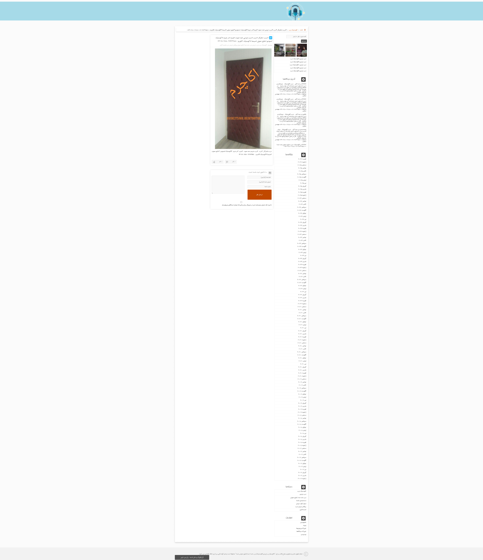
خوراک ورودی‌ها (301, 528)
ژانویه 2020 (302, 376)
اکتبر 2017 (302, 454)
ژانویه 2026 (302, 162)
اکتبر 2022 (302, 276)
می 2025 (303, 183)
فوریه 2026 (302, 159)
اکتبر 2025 (302, 171)
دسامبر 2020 (302, 343)
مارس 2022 (302, 298)
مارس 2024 (302, 225)
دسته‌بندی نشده (301, 500)
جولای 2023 (302, 249)
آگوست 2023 (301, 246)
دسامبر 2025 (302, 165)
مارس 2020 (302, 370)
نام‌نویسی (303, 522)
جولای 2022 (302, 285)
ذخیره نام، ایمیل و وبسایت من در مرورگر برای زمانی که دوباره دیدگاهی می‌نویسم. (247, 205)
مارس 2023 (302, 261)
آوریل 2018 (302, 436)
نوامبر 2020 (302, 346)
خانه (301, 30)
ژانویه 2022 (302, 304)
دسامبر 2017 (302, 448)
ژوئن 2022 (302, 288)
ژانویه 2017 (302, 478)
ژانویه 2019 (302, 412)
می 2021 (303, 328)
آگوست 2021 (301, 319)
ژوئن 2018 (302, 430)
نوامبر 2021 (302, 310)
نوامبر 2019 (302, 382)
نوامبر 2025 (302, 168)
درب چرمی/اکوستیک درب (298, 59)
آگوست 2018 (301, 424)
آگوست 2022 (301, 282)
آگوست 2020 (301, 355)
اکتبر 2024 (302, 204)
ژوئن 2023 (302, 252)
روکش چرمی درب (231, 45)
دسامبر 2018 (302, 415)
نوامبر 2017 (302, 451)
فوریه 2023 (302, 264)
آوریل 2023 (302, 258)
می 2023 (303, 255)
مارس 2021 (302, 334)
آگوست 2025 (301, 177)
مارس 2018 (302, 439)
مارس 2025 (302, 189)
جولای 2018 (302, 427)
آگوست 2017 (301, 460)
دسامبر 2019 (302, 379)
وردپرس (303, 534)
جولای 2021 (302, 322)
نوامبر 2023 (302, 237)
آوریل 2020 (302, 367)
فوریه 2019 (302, 409)
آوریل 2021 (302, 331)
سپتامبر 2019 (301, 388)
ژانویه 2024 (302, 231)
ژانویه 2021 (302, 340)
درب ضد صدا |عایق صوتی (244, 45)
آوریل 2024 (302, 222)
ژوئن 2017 (302, 466)
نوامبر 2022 (302, 273)
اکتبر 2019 (302, 385)
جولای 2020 (302, 358)
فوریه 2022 (302, 301)
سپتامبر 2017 (301, 457)
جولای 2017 (302, 463)
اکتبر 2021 (302, 313)
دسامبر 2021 (302, 307)
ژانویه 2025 (302, 195)
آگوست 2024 (301, 210)
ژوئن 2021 (302, 325)
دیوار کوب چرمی (301, 503)
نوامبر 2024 (302, 201)
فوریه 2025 (302, 192)
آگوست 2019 (301, 391)
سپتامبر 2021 (301, 316)
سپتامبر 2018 (301, 421)
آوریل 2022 (302, 295)
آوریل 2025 (302, 186)
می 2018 (303, 433)
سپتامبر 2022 (301, 279)
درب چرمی (255, 45)
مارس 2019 (302, 406)
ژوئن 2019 (302, 397)
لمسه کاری (223, 45)
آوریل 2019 (302, 403)
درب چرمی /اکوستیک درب (298, 65)
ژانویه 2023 (302, 267)
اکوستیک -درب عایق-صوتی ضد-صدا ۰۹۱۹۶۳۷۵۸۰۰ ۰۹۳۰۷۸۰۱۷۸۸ (291, 145)
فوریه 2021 (302, 337)
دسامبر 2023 (302, 234)
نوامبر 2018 (302, 418)
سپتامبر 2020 (301, 352)
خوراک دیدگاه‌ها (301, 531)
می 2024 (303, 219)
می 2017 (303, 469)
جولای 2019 (302, 394)
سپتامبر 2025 (301, 174)
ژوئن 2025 (302, 180)
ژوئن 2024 (302, 216)
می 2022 (303, 291)
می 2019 (303, 400)
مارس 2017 (302, 475)
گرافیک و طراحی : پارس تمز (192, 557)
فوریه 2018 (302, 442)
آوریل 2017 (302, 472)
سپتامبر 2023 (301, 243)
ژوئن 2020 (302, 361)
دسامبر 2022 (302, 270)
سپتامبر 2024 (301, 207)
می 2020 (303, 364)
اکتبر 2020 (302, 349)
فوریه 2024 (302, 228)
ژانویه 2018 (302, 445)
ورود (304, 525)
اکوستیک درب (293, 30)
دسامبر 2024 (302, 198)
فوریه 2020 (302, 373)
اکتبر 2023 (302, 240)
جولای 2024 (302, 213)
